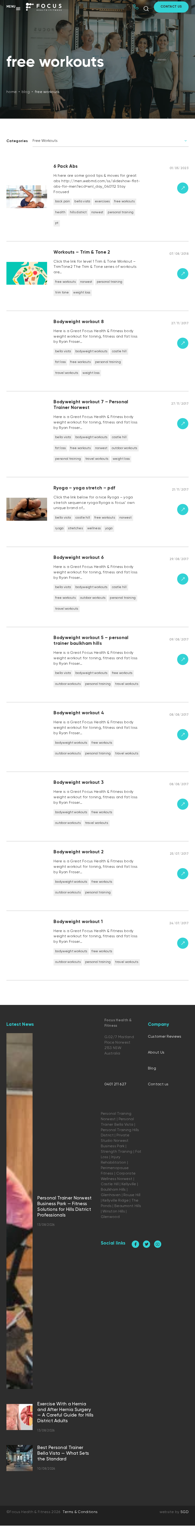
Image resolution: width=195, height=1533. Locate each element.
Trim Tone (62, 292)
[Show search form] (146, 8)
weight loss (81, 292)
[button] (13, 8)
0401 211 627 (115, 1084)
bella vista (82, 201)
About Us (156, 1052)
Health (60, 212)
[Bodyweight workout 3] (97, 809)
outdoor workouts (124, 448)
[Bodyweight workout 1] (97, 948)
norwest (97, 212)
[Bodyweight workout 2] (97, 878)
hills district (78, 212)
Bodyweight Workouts (91, 351)
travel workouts (66, 373)
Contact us (158, 1084)
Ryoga (59, 528)
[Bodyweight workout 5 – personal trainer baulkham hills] (97, 667)
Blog (152, 1068)
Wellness (94, 528)
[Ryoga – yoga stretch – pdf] (97, 514)
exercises (102, 201)
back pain (62, 201)
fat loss (60, 362)
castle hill (119, 351)
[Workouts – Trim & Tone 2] (97, 279)
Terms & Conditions (80, 1512)
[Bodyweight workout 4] (97, 739)
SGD (184, 1512)
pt (56, 223)
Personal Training (120, 212)
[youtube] (157, 1244)
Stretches (75, 528)
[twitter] (146, 1244)
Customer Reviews (164, 1036)
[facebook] (135, 1244)
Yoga (108, 528)
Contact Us (171, 6)
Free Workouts (124, 201)
